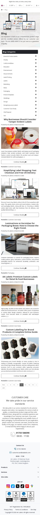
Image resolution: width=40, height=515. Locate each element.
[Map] (32, 486)
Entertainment (8, 70)
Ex (28, 5)
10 (14, 385)
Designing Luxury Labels (11, 105)
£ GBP (11, 5)
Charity (6, 60)
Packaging (7, 91)
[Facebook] (13, 486)
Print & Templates (9, 95)
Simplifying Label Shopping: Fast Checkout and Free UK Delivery (20, 171)
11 (17, 385)
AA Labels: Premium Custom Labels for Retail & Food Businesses (20, 277)
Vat (5, 115)
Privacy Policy (8, 509)
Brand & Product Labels (10, 56)
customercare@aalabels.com (21, 453)
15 (33, 385)
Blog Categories (9, 52)
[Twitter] (18, 486)
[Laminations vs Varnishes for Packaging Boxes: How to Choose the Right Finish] (20, 244)
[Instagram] (8, 486)
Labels (5, 81)
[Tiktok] (22, 486)
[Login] (36, 5)
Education (6, 67)
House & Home (8, 74)
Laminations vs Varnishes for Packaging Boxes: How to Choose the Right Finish (20, 225)
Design (6, 102)
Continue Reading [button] (19, 162)
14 (29, 385)
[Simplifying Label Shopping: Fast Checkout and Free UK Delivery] (20, 189)
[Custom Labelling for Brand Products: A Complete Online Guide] (20, 348)
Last (3, 388)
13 (25, 385)
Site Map (33, 509)
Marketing (7, 84)
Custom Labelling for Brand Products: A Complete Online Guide (20, 330)
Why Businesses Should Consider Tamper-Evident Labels (20, 120)
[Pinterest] (27, 486)
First (3, 385)
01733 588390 (21, 449)
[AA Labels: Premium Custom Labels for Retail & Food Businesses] (20, 295)
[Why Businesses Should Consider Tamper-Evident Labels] (20, 138)
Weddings (7, 98)
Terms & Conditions (21, 509)
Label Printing (8, 77)
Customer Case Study (10, 109)
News (5, 88)
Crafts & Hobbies (9, 63)
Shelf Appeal (7, 112)
